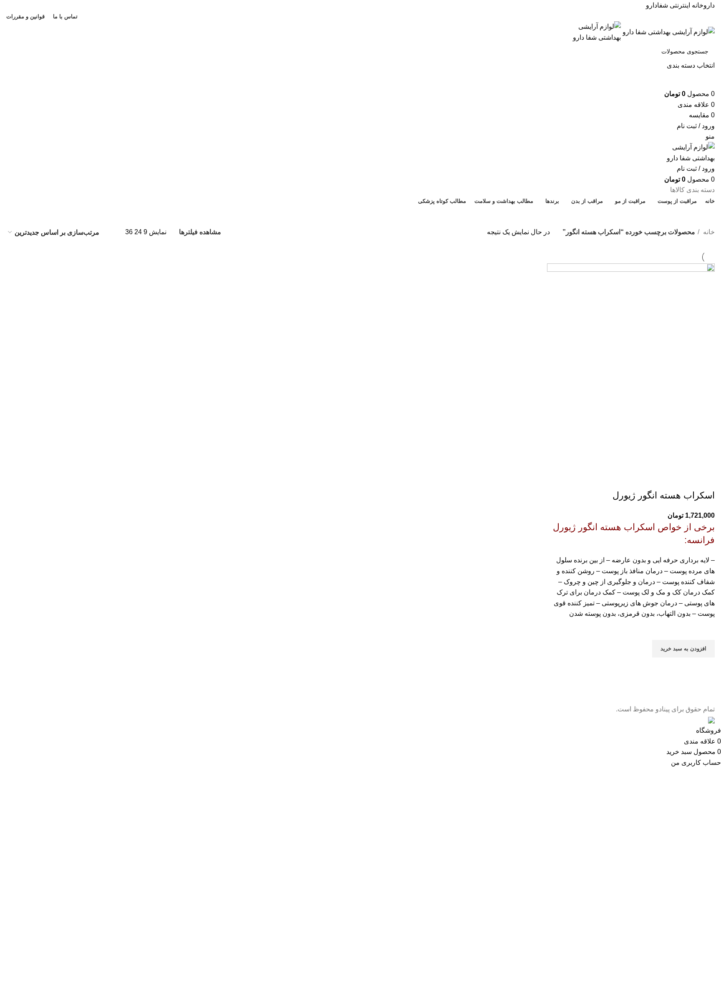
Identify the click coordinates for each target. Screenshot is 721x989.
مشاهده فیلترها (200, 231)
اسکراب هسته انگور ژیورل (664, 495)
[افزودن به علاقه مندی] (704, 629)
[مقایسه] (704, 478)
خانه (708, 231)
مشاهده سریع (704, 668)
